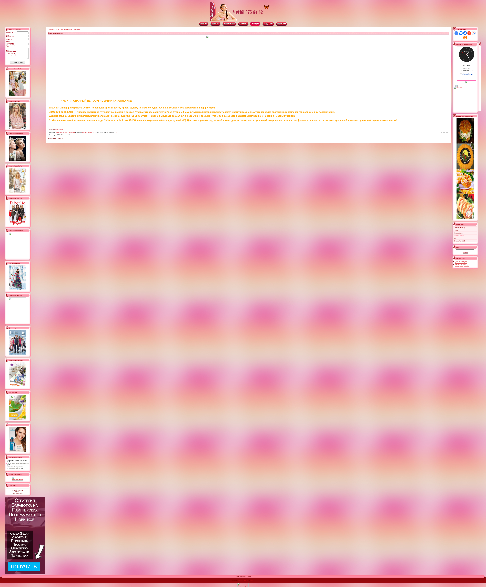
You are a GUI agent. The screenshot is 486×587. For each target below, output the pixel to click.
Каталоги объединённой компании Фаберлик (15, 467)
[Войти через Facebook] (465, 33)
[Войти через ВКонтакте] (461, 33)
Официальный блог (461, 261)
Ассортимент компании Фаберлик (18, 463)
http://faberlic (59, 129)
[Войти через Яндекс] (469, 33)
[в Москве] (466, 83)
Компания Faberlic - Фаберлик (17, 460)
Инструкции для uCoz (462, 266)
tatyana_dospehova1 (88, 132)
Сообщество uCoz (461, 263)
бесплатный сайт (243, 580)
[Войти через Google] (474, 33)
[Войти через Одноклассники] (465, 37)
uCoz (252, 580)
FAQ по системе (460, 264)
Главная (50, 29)
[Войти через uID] (456, 33)
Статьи (57, 29)
